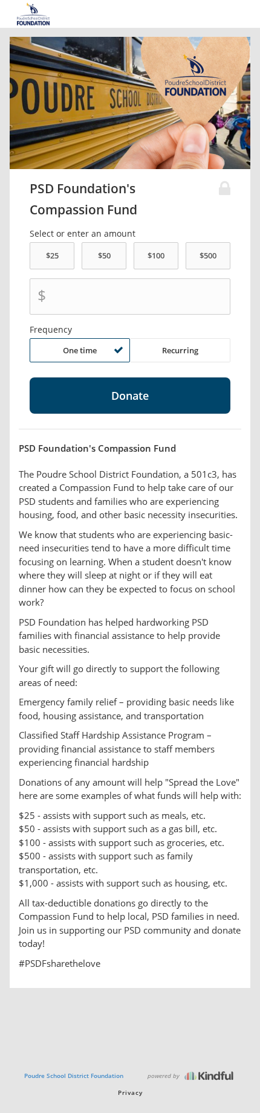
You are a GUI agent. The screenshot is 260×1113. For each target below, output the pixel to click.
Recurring (180, 350)
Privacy (130, 1092)
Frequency (51, 329)
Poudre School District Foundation (73, 1075)
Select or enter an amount (82, 233)
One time (80, 350)
